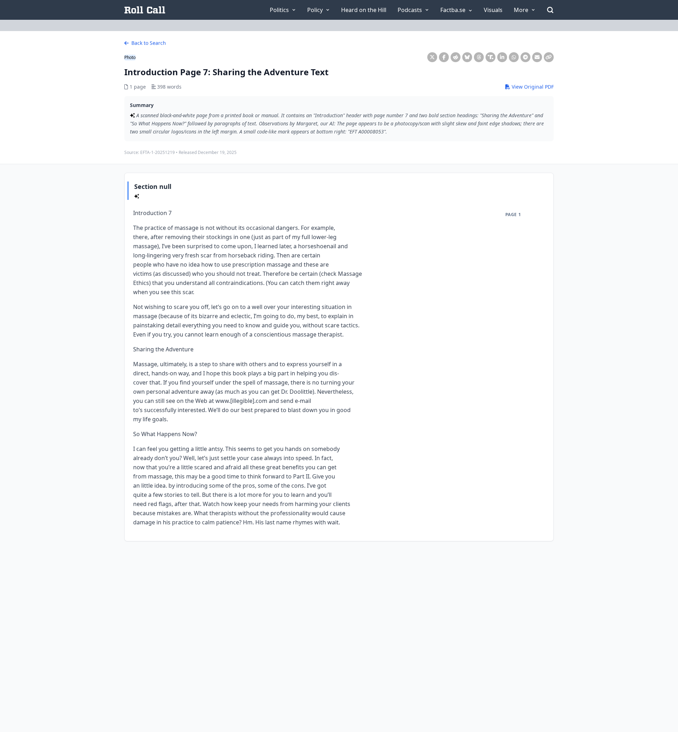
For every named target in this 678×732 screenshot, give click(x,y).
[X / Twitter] (432, 57)
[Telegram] (525, 57)
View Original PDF (532, 86)
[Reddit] (455, 57)
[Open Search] (550, 9)
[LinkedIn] (502, 57)
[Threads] (479, 57)
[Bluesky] (467, 57)
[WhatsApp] (514, 57)
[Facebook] (444, 57)
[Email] (537, 57)
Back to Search (148, 43)
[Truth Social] (490, 57)
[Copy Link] (549, 57)
